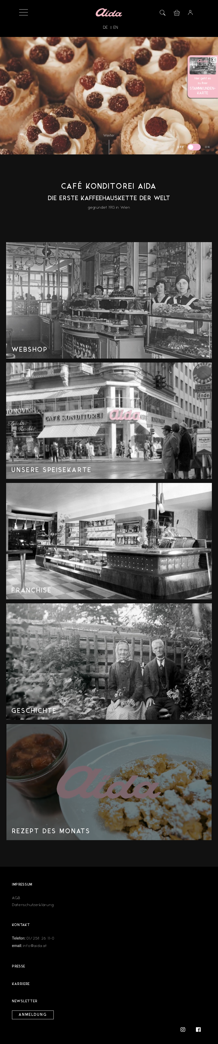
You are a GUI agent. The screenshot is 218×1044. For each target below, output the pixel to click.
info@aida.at (35, 946)
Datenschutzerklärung (33, 905)
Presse (18, 967)
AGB (16, 898)
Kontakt (21, 925)
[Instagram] (186, 1029)
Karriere (21, 984)
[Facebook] (198, 1029)
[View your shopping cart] (177, 12)
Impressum (22, 885)
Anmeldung (33, 1015)
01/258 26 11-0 (41, 938)
